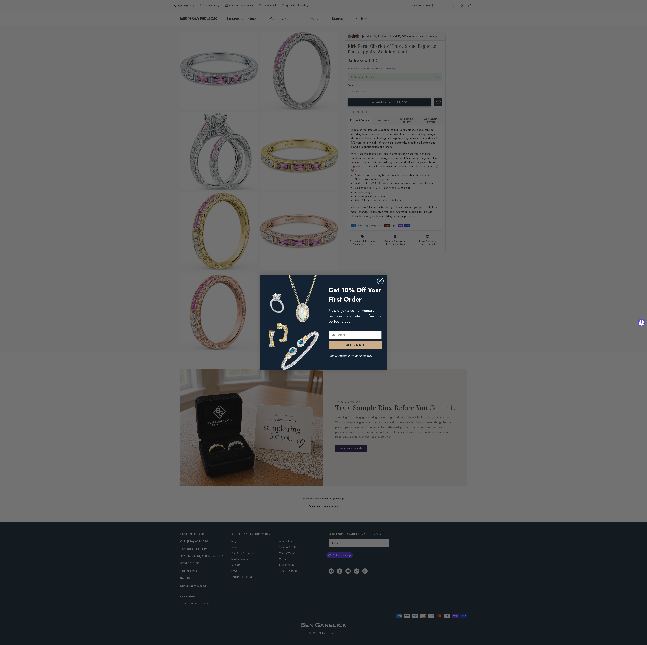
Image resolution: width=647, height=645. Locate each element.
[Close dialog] (380, 281)
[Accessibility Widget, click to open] (641, 322)
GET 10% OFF (355, 345)
